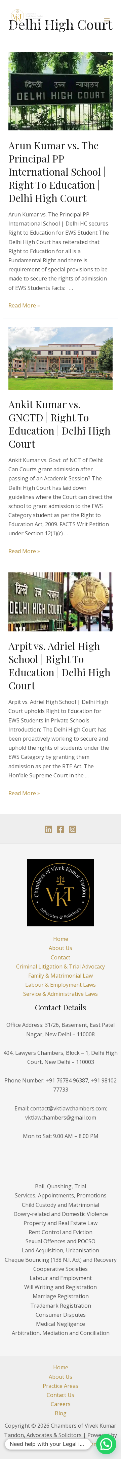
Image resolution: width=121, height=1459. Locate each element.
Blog (61, 1413)
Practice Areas (60, 1386)
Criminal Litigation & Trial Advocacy (60, 966)
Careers (61, 1404)
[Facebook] (60, 829)
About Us (60, 948)
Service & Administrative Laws (60, 994)
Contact (60, 957)
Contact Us (60, 1395)
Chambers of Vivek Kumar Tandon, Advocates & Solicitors (48, 27)
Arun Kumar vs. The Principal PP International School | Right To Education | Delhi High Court (57, 172)
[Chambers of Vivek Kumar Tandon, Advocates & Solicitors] (27, 16)
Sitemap (94, 1444)
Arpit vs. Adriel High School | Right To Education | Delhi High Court (59, 665)
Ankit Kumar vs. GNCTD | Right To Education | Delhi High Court (59, 423)
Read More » (24, 305)
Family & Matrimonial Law (60, 975)
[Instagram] (73, 829)
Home (60, 939)
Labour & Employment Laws (60, 984)
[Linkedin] (48, 829)
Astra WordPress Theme (47, 1444)
